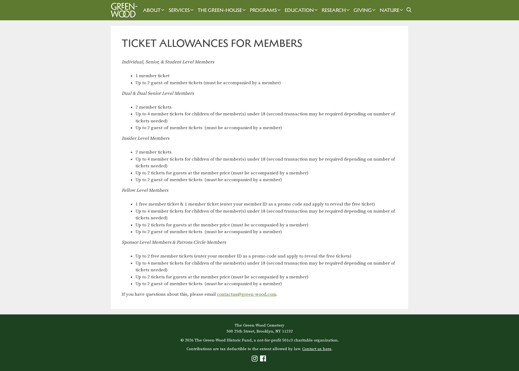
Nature (389, 10)
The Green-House (220, 10)
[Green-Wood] (123, 10)
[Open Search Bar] (409, 10)
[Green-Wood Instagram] (255, 359)
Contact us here (316, 349)
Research (334, 10)
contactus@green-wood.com (246, 294)
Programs (263, 10)
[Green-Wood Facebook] (263, 359)
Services (179, 10)
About (152, 10)
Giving (363, 10)
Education (299, 10)
